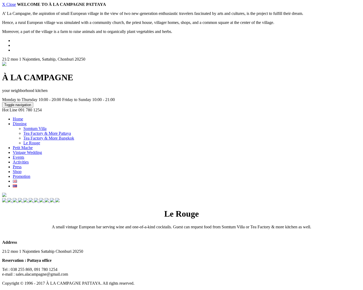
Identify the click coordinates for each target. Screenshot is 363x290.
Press (17, 167)
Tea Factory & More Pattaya (47, 133)
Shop (17, 171)
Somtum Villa (35, 128)
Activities (21, 162)
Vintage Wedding (27, 152)
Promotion (21, 176)
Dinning (20, 123)
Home (18, 119)
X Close (9, 4)
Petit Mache (23, 147)
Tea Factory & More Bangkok (48, 138)
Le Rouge (31, 143)
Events (18, 157)
